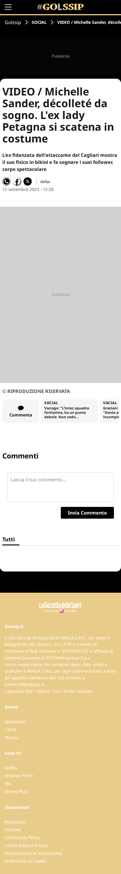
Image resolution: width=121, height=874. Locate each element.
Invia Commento (87, 513)
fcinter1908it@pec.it (24, 684)
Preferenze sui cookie (26, 861)
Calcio (10, 729)
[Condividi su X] (27, 181)
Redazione (15, 822)
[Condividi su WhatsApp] (6, 181)
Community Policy (22, 837)
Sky (8, 783)
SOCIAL (39, 22)
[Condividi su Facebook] (17, 181)
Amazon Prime (19, 775)
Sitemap (13, 829)
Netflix (11, 768)
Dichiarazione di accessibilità (33, 853)
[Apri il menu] (8, 7)
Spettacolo (15, 721)
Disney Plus (16, 791)
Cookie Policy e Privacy (26, 845)
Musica (12, 737)
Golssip (13, 22)
